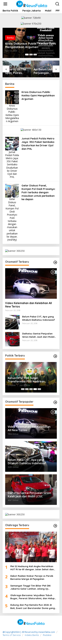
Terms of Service (12, 635)
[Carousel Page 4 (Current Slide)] (35, 389)
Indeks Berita (32, 635)
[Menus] (5, 4)
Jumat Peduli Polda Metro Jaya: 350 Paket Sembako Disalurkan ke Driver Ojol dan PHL (38, 143)
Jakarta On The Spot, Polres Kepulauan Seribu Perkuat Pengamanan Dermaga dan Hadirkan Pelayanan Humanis (16, 71)
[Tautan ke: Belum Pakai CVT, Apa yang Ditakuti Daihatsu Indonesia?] (12, 322)
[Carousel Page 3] (35, 54)
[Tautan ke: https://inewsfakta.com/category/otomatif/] (55, 262)
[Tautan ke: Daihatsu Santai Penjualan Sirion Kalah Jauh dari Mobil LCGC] (12, 339)
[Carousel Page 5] (39, 389)
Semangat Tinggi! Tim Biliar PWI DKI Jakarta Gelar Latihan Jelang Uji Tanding (30, 587)
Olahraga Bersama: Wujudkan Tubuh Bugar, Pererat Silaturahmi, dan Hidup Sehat (32, 597)
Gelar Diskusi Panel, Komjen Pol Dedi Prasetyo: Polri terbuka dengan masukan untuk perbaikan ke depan (38, 192)
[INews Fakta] (31, 3)
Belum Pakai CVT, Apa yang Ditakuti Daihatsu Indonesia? (38, 318)
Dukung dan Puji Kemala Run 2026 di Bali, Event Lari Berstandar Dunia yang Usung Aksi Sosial (32, 606)
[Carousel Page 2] (31, 54)
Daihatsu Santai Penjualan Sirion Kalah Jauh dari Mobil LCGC (38, 335)
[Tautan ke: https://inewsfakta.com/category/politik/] (55, 356)
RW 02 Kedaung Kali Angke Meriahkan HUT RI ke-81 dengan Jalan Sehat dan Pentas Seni (32, 568)
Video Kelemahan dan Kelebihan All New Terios (28, 304)
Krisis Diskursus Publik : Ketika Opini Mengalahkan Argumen (30, 45)
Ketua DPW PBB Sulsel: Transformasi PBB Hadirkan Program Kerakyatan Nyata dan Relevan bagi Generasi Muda (29, 379)
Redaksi (47, 635)
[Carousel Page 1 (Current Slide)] (27, 54)
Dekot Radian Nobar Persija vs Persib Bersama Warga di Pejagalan (31, 577)
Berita (10, 37)
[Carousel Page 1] (22, 389)
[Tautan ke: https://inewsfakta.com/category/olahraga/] (55, 526)
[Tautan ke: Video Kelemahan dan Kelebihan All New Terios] (31, 283)
